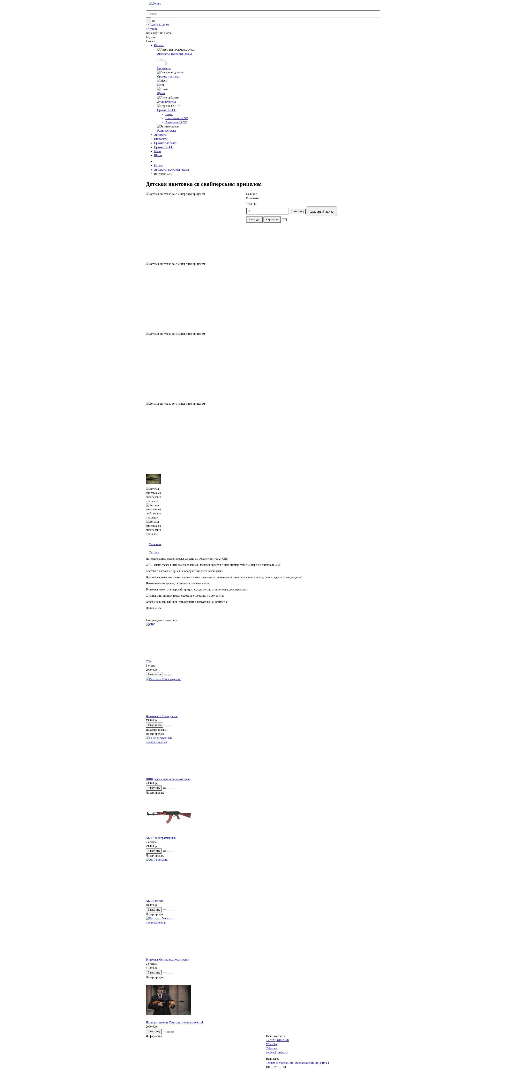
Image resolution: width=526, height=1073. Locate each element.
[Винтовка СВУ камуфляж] (263, 695)
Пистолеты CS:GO (176, 118)
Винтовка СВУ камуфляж (162, 716)
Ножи (169, 114)
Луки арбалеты (166, 101)
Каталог (159, 45)
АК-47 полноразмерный (161, 837)
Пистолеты (164, 68)
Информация (154, 1036)
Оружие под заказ (168, 76)
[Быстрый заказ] (164, 788)
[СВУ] (263, 641)
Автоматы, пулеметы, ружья (174, 53)
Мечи (160, 84)
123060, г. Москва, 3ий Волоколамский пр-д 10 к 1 (297, 1062)
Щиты (161, 93)
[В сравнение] (169, 675)
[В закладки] (165, 675)
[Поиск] (153, 21)
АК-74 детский (155, 900)
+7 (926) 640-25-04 (157, 24)
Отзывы (154, 552)
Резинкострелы (166, 130)
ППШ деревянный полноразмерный (168, 779)
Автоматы (160, 134)
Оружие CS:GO (166, 110)
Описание (155, 544)
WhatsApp (272, 1044)
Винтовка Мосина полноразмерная (167, 959)
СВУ (148, 661)
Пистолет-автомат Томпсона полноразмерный (174, 1022)
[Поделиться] (284, 219)
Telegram (151, 28)
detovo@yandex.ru (277, 1052)
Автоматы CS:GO (176, 122)
